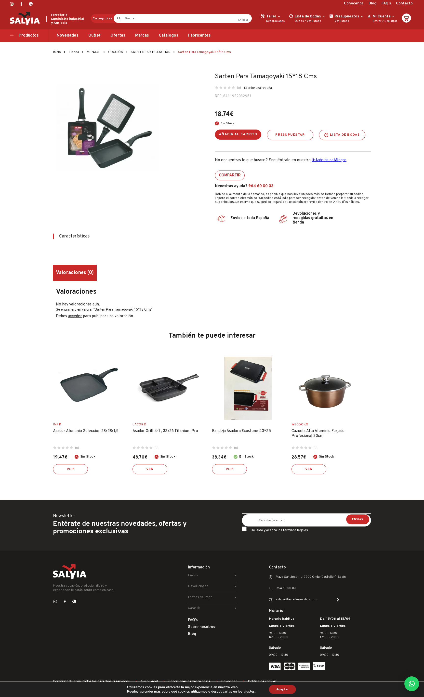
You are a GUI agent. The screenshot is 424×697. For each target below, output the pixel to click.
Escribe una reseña (258, 88)
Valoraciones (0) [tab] (75, 273)
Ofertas (117, 35)
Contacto (404, 3)
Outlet (94, 35)
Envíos (193, 575)
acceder (75, 316)
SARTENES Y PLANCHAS (150, 52)
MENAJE (93, 52)
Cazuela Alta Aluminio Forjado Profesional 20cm (318, 433)
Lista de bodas (345, 135)
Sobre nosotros (201, 627)
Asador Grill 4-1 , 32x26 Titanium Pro (165, 431)
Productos (29, 35)
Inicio (57, 52)
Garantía (194, 608)
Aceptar (282, 689)
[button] (411, 683)
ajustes (249, 691)
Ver (70, 469)
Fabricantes (199, 35)
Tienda (74, 52)
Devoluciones (198, 586)
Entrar (377, 21)
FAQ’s (386, 3)
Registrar (390, 21)
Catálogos (168, 35)
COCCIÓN (115, 52)
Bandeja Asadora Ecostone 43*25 (241, 431)
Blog (372, 3)
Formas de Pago (200, 597)
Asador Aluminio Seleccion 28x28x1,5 (86, 431)
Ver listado (314, 21)
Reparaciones (275, 21)
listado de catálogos (329, 160)
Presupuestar (290, 135)
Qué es (299, 21)
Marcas (142, 35)
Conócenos (353, 3)
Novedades (68, 35)
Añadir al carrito (238, 134)
